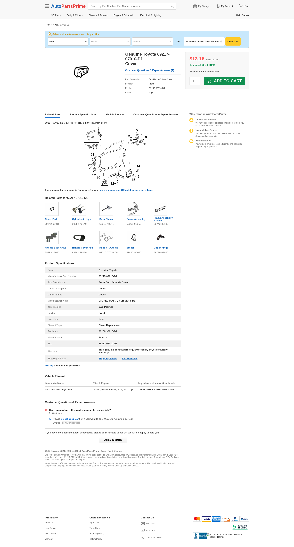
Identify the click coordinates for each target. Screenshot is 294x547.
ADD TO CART (228, 81)
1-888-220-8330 (153, 537)
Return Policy (129, 358)
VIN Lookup (50, 533)
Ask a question (113, 439)
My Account (94, 523)
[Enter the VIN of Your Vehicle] (204, 41)
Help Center (50, 528)
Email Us (150, 523)
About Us (49, 523)
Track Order (94, 528)
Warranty (49, 539)
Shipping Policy (108, 358)
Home (48, 25)
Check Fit (233, 41)
